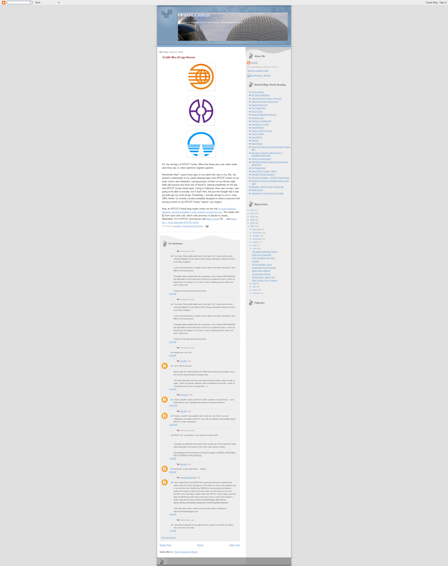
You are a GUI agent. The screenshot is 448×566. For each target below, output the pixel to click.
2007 (252, 223)
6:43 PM (172, 294)
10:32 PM (173, 405)
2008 (252, 220)
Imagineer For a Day (260, 124)
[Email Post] (206, 226)
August (256, 242)
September (257, 239)
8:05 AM (172, 472)
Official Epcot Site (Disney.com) (264, 102)
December (257, 229)
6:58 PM (172, 389)
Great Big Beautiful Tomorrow (263, 115)
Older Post (234, 545)
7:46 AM (172, 458)
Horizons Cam (257, 118)
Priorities (255, 261)
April (255, 287)
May (255, 283)
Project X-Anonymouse (261, 159)
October (256, 236)
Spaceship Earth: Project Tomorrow (266, 98)
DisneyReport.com (259, 105)
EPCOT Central (194, 15)
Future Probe (257, 111)
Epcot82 (183, 361)
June (255, 248)
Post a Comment (168, 537)
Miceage (255, 140)
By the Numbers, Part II (262, 264)
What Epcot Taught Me (261, 255)
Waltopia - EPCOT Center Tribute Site (267, 187)
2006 (252, 226)
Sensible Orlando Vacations (263, 174)
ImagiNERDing (257, 127)
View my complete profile (257, 71)
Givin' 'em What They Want (263, 258)
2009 (252, 217)
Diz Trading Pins (258, 108)
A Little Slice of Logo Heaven (264, 268)
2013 (252, 213)
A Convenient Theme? (261, 274)
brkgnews (184, 395)
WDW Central (257, 190)
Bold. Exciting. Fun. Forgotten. (265, 280)
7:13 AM (172, 531)
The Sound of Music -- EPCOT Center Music (270, 178)
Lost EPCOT (256, 137)
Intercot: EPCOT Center (261, 131)
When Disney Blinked (261, 271)
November (257, 233)
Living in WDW (257, 134)
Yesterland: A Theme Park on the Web (267, 193)
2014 (252, 210)
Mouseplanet (256, 144)
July (255, 245)
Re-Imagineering (258, 168)
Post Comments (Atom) (186, 552)
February (257, 293)
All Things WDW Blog (260, 95)
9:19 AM (172, 514)
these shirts (213, 219)
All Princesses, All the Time (263, 277)
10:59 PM (173, 425)
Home (200, 545)
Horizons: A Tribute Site (261, 121)
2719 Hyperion (257, 92)
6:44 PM (172, 355)
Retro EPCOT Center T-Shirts (264, 171)
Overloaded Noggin (188, 477)
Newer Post (165, 545)
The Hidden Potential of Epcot (264, 252)
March (255, 290)
